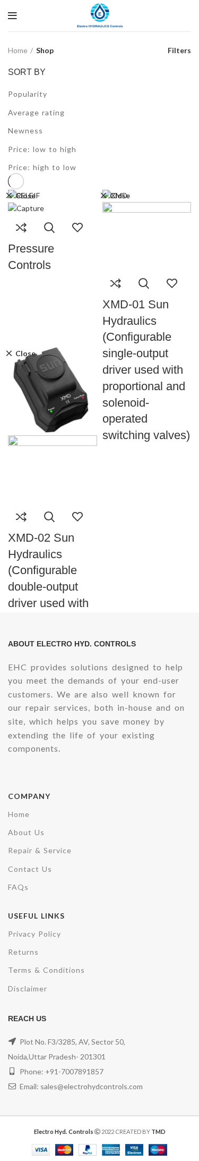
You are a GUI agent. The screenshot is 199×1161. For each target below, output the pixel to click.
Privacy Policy (34, 933)
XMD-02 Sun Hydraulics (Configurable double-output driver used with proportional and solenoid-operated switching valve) (49, 603)
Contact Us (30, 868)
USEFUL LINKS (36, 915)
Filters (179, 50)
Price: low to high (42, 149)
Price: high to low (42, 167)
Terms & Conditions (46, 969)
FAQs (18, 886)
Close (25, 195)
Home (18, 50)
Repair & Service (40, 850)
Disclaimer (27, 988)
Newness (25, 130)
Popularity (27, 93)
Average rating (36, 112)
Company (29, 796)
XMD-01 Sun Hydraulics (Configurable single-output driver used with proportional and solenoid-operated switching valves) (146, 370)
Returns (23, 951)
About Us (26, 832)
